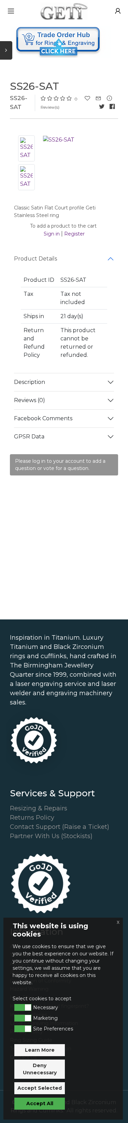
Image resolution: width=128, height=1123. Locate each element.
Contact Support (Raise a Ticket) (59, 827)
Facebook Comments (43, 418)
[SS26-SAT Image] (58, 139)
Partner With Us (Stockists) (51, 836)
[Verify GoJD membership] (34, 740)
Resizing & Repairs (38, 808)
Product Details (35, 258)
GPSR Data (29, 436)
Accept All (39, 1103)
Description (29, 382)
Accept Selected (39, 1088)
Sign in (52, 234)
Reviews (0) (29, 400)
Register (74, 234)
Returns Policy (32, 817)
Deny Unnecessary (40, 1069)
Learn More (40, 1050)
